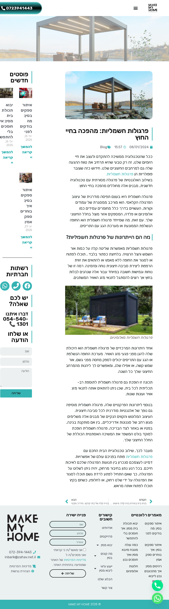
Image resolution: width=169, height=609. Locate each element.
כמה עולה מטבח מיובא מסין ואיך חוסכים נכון (130, 552)
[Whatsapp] (4, 286)
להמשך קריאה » (26, 152)
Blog (103, 147)
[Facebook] (27, 286)
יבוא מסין (106, 545)
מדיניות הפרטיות (75, 560)
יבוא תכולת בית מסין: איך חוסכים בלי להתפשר (129, 530)
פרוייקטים (106, 536)
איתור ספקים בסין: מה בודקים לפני (26, 118)
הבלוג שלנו (105, 579)
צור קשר (106, 588)
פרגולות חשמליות (139, 456)
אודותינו (107, 528)
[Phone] (16, 286)
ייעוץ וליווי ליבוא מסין (105, 568)
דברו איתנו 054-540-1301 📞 (15, 319)
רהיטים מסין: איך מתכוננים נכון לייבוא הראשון (152, 573)
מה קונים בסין (106, 556)
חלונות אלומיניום (132, 568)
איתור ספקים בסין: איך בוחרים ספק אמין (26, 205)
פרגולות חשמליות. (119, 174)
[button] (135, 8)
